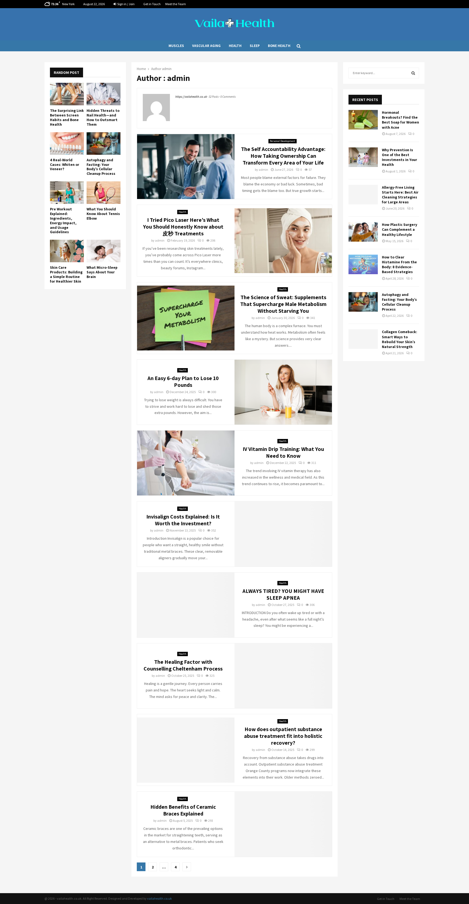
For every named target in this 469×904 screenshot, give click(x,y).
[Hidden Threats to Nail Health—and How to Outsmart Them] (104, 94)
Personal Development (282, 141)
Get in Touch (152, 4)
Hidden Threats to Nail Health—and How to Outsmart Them (103, 117)
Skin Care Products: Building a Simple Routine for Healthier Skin (66, 274)
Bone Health (279, 45)
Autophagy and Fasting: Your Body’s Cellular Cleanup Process (101, 166)
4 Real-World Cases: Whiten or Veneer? (64, 164)
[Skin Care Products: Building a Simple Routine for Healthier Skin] (67, 251)
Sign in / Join (126, 4)
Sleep (255, 45)
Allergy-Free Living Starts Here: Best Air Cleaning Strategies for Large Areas (400, 195)
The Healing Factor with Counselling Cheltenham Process (183, 665)
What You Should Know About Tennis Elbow (103, 214)
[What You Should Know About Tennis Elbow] (104, 192)
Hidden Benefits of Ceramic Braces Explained (183, 810)
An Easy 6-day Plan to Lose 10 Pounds (183, 381)
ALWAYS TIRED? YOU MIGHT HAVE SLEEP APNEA (283, 594)
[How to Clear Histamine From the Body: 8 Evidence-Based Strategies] (363, 264)
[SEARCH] (413, 73)
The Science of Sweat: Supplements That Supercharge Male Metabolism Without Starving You (283, 304)
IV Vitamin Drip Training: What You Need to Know (283, 452)
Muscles (176, 45)
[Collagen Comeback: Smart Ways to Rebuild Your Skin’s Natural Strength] (363, 339)
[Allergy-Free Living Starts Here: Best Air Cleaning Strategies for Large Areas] (363, 194)
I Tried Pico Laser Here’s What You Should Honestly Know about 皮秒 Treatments (183, 226)
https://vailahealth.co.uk (191, 97)
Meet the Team (175, 4)
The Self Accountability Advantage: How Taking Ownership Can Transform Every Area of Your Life (283, 156)
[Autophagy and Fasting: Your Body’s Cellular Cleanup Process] (104, 143)
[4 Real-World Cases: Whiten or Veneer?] (67, 143)
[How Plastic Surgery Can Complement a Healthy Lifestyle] (363, 232)
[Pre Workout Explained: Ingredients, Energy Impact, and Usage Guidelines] (67, 192)
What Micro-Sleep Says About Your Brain (102, 272)
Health (235, 45)
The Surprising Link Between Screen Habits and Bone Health (67, 117)
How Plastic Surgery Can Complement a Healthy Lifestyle (399, 229)
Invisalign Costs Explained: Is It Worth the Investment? (183, 520)
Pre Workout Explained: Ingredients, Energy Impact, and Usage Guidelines (63, 220)
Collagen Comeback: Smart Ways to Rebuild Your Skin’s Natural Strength (399, 339)
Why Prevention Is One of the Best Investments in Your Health (399, 157)
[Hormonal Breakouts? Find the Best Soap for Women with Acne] (363, 119)
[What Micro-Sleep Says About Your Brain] (104, 251)
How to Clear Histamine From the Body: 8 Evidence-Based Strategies (399, 264)
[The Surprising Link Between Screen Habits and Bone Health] (67, 94)
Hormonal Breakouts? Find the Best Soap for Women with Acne (400, 120)
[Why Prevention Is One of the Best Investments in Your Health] (363, 157)
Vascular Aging (206, 45)
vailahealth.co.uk (159, 898)
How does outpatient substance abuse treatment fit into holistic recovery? (283, 736)
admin (167, 69)
